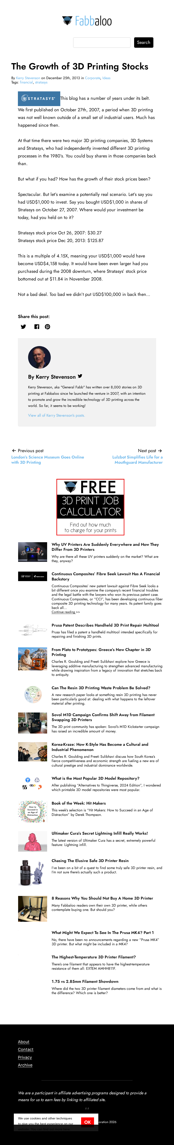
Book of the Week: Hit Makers (79, 803)
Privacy (25, 1057)
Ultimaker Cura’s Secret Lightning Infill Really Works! (100, 833)
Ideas (106, 78)
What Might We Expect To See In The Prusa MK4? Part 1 (103, 933)
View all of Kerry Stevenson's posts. (56, 415)
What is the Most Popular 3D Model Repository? (96, 778)
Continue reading (72, 612)
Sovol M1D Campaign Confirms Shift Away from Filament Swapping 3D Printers (103, 717)
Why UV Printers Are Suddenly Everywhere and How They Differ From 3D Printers (105, 547)
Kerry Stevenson (28, 78)
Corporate (92, 78)
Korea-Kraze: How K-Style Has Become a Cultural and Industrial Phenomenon (100, 746)
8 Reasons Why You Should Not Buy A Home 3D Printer (102, 898)
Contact (26, 1049)
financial (26, 82)
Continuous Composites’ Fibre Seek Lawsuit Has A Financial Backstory (106, 576)
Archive (25, 1065)
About (23, 1041)
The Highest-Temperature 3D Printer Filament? (94, 957)
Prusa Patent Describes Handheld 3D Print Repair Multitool (105, 625)
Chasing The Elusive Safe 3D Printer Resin (90, 861)
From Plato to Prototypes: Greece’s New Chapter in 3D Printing (101, 652)
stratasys (41, 82)
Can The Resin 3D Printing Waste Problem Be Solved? (101, 688)
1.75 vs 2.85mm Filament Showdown (85, 981)
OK (87, 1122)
